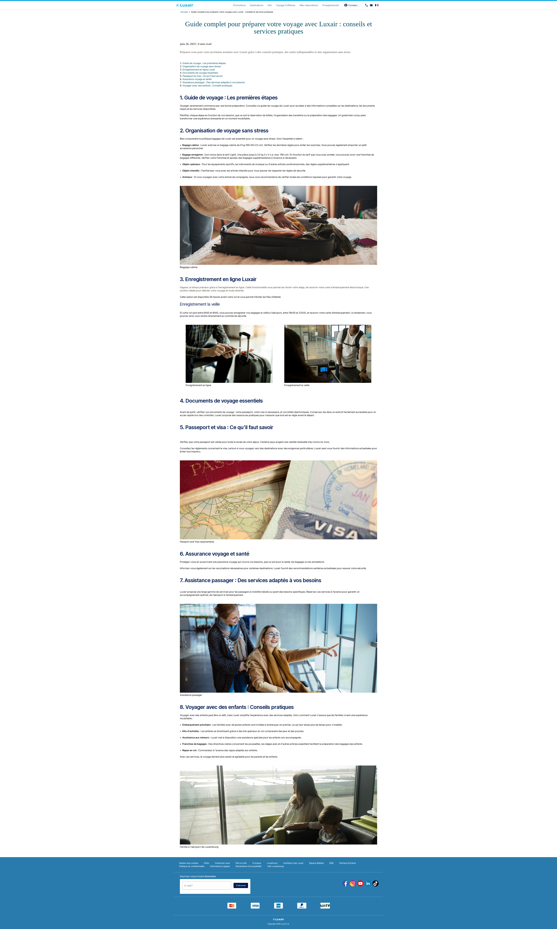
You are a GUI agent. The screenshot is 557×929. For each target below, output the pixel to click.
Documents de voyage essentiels (200, 72)
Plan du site (241, 863)
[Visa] (255, 907)
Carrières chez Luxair (293, 863)
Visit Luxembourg (275, 866)
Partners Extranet (347, 863)
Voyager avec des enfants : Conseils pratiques (207, 85)
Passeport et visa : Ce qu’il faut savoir (202, 75)
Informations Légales (220, 866)
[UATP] (325, 907)
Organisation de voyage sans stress (201, 66)
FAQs (206, 863)
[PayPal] (301, 907)
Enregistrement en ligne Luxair (198, 69)
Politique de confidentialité (191, 866)
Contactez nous (222, 863)
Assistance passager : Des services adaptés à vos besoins (213, 82)
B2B (331, 863)
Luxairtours (272, 863)
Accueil (184, 12)
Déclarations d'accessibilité (248, 866)
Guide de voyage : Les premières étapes (204, 63)
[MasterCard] (231, 907)
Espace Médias (316, 863)
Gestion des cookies (188, 863)
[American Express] (278, 907)
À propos (256, 863)
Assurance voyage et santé (196, 79)
